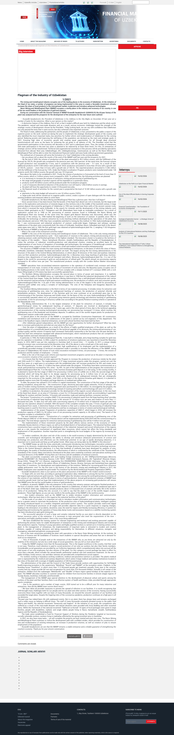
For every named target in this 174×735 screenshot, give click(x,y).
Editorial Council (24, 717)
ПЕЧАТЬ (89, 636)
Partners (54, 717)
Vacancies (21, 722)
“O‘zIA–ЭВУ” (22, 714)
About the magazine (25, 719)
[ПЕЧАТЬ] (85, 636)
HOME (22, 41)
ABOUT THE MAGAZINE (38, 41)
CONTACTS (146, 41)
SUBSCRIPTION (98, 41)
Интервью (31, 45)
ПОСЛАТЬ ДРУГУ (74, 636)
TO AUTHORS (80, 41)
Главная (22, 45)
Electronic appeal (24, 725)
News (20, 2)
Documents (55, 714)
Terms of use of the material (61, 719)
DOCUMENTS (131, 41)
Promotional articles (56, 2)
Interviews (43, 2)
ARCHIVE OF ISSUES (60, 41)
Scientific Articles (30, 2)
